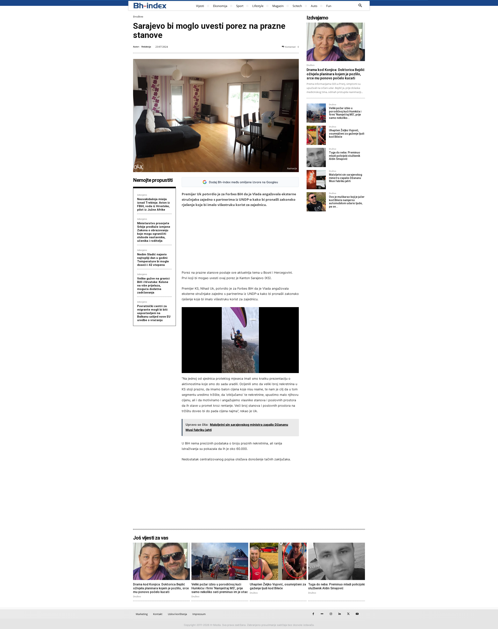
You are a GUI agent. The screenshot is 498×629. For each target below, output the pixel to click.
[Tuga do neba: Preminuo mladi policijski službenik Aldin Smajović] (316, 157)
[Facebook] (313, 614)
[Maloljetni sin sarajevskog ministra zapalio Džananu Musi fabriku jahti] (316, 179)
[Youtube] (357, 614)
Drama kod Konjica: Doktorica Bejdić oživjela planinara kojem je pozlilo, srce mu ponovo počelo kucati (336, 74)
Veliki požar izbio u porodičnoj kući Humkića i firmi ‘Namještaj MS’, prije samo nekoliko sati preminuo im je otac (219, 588)
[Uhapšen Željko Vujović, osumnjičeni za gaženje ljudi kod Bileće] (316, 135)
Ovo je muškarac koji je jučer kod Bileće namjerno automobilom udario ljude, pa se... (347, 201)
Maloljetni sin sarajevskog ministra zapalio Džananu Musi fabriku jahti (345, 178)
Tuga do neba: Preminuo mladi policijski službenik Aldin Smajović (344, 156)
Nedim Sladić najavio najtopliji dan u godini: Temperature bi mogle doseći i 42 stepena (153, 260)
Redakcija (146, 46)
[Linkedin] (339, 614)
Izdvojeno (142, 195)
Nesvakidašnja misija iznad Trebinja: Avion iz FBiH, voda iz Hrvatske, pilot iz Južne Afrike (153, 204)
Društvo (138, 16)
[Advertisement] (240, 238)
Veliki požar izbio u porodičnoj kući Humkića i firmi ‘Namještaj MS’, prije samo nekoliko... (345, 113)
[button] (360, 5)
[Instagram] (330, 614)
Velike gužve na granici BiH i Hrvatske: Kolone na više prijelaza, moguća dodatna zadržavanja (153, 285)
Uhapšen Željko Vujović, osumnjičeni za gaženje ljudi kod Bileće (346, 133)
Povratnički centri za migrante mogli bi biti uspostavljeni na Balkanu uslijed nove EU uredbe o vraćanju (153, 313)
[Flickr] (322, 614)
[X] (348, 614)
